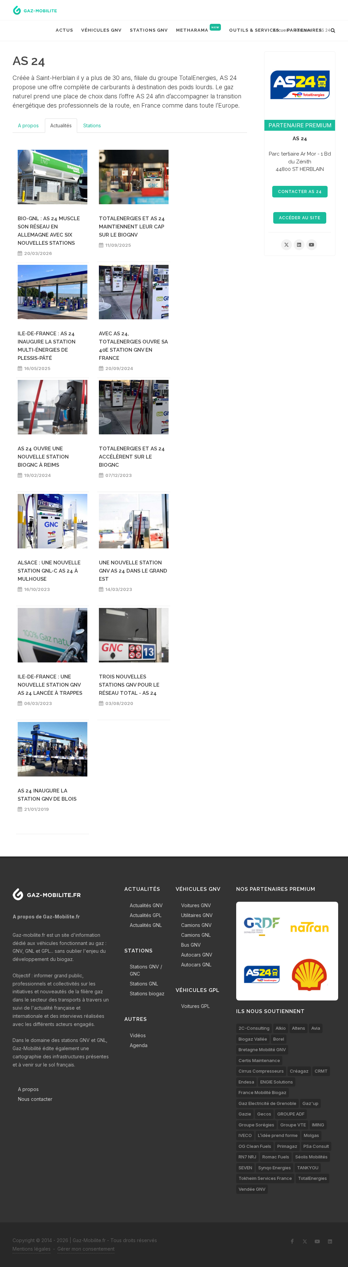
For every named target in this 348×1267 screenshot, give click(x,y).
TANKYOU (307, 1167)
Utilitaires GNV (197, 915)
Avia (315, 1028)
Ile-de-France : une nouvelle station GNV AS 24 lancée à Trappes (50, 685)
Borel (278, 1039)
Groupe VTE (293, 1124)
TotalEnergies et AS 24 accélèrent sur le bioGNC (132, 457)
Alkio (281, 1028)
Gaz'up (310, 1103)
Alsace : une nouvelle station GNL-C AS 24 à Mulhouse (49, 571)
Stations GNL (144, 984)
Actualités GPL (145, 915)
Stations (92, 125)
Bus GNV (191, 945)
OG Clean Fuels (255, 1146)
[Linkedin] (299, 244)
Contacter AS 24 (300, 191)
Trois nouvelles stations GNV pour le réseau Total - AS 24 (129, 685)
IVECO (245, 1135)
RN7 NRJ (247, 1156)
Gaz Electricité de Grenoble (267, 1103)
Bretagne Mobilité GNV (262, 1049)
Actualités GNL (146, 925)
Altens (298, 1028)
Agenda (138, 1045)
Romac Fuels (275, 1156)
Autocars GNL (196, 964)
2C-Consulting (254, 1028)
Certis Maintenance (259, 1060)
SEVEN (245, 1167)
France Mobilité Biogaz (262, 1092)
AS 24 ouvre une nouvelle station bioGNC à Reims (43, 457)
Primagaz (287, 1146)
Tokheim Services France (265, 1178)
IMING (318, 1124)
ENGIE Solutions (276, 1082)
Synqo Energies (274, 1167)
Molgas (311, 1135)
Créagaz (299, 1071)
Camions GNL (196, 935)
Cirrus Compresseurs (261, 1071)
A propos (28, 125)
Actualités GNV (146, 905)
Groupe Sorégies (256, 1124)
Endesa (246, 1082)
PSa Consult (316, 1146)
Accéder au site (299, 217)
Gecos (264, 1114)
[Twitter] (286, 244)
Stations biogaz (147, 993)
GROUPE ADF (290, 1114)
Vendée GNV (252, 1189)
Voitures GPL (195, 1006)
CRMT (321, 1071)
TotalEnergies (312, 1178)
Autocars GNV (196, 955)
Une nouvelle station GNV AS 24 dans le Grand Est (133, 571)
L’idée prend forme (278, 1135)
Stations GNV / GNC (146, 970)
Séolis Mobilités (311, 1156)
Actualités (61, 125)
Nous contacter (35, 1099)
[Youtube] (311, 244)
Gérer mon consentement (86, 1249)
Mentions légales (32, 1249)
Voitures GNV (196, 905)
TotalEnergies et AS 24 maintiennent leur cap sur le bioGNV (132, 226)
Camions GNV (196, 925)
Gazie (245, 1114)
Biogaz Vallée (253, 1039)
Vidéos (138, 1035)
